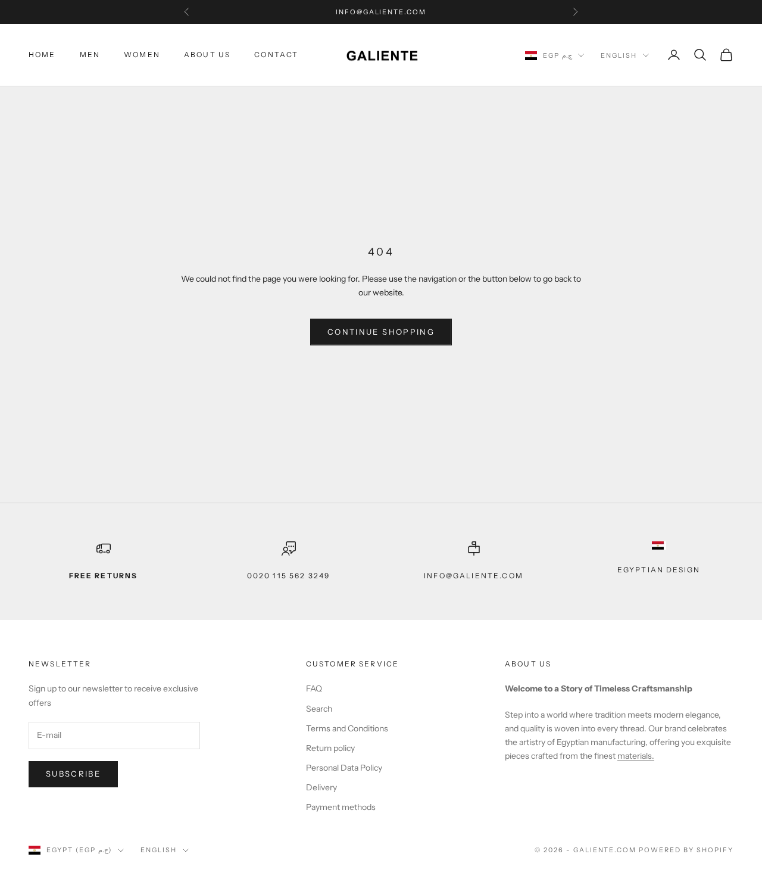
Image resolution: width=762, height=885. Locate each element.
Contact (276, 54)
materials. (635, 755)
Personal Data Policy (344, 767)
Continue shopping (381, 331)
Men (90, 54)
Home (42, 54)
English (619, 55)
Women (142, 54)
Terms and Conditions (347, 728)
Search (319, 708)
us (545, 663)
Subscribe (73, 773)
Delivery (321, 787)
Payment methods (341, 807)
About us (207, 54)
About (521, 663)
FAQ (314, 688)
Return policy (330, 748)
